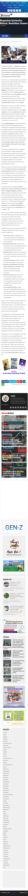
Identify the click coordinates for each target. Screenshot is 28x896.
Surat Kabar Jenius (14, 892)
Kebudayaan (6, 771)
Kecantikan (6, 773)
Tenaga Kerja (6, 859)
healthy (5, 752)
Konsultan (5, 792)
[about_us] (5, 401)
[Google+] (11, 407)
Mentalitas (6, 809)
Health (5, 750)
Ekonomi (6, 41)
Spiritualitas (6, 848)
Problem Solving (7, 829)
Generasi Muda (7, 747)
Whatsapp (2, 384)
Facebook (5, 381)
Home (2, 41)
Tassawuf (5, 852)
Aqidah (5, 732)
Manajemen (6, 805)
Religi (4, 833)
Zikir (4, 867)
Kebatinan (5, 769)
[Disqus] (14, 499)
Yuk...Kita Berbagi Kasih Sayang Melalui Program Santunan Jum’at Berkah (18, 663)
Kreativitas (6, 799)
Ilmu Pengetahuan (8, 765)
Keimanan (5, 777)
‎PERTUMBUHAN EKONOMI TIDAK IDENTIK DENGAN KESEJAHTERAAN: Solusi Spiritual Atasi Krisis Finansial (13, 473)
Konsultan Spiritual (8, 794)
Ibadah (5, 762)
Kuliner (5, 801)
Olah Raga (6, 816)
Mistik (4, 814)
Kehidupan (6, 775)
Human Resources (7, 758)
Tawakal (5, 854)
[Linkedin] (20, 10)
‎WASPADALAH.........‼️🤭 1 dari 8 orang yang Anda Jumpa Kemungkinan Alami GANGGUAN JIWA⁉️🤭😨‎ (16, 596)
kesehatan (6, 784)
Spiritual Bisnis (7, 846)
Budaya (5, 737)
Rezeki (5, 835)
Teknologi (5, 856)
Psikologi (5, 831)
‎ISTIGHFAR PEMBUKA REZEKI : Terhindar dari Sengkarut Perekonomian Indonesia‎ (14, 457)
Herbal (4, 754)
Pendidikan (6, 820)
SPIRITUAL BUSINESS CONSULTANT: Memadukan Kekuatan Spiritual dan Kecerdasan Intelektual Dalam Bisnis (13, 654)
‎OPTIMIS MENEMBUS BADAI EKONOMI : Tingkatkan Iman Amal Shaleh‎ (13, 427)
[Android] (11, 10)
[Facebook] (9, 10)
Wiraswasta (6, 865)
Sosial (4, 839)
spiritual (5, 841)
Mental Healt (6, 807)
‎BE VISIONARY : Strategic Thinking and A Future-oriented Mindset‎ (15, 584)
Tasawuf (5, 850)
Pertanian (5, 824)
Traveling (5, 863)
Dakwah (5, 739)
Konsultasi (6, 797)
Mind (4, 811)
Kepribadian (6, 782)
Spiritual (5, 844)
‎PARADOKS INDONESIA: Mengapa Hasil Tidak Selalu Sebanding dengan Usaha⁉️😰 (17, 608)
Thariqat (5, 861)
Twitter (13, 381)
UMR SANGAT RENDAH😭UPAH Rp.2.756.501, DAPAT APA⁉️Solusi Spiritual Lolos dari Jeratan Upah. (13, 441)
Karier (4, 767)
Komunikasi (6, 790)
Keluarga (5, 779)
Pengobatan (6, 822)
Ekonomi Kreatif (7, 743)
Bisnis (4, 735)
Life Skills (5, 803)
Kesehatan (6, 786)
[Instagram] (17, 10)
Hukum (5, 756)
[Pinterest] (13, 407)
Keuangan (5, 788)
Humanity (5, 760)
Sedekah (5, 837)
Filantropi (5, 745)
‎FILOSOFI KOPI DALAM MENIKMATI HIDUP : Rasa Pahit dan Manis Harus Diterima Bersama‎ (18, 678)
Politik (4, 826)
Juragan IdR (14, 894)
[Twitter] (14, 10)
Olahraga (5, 818)
